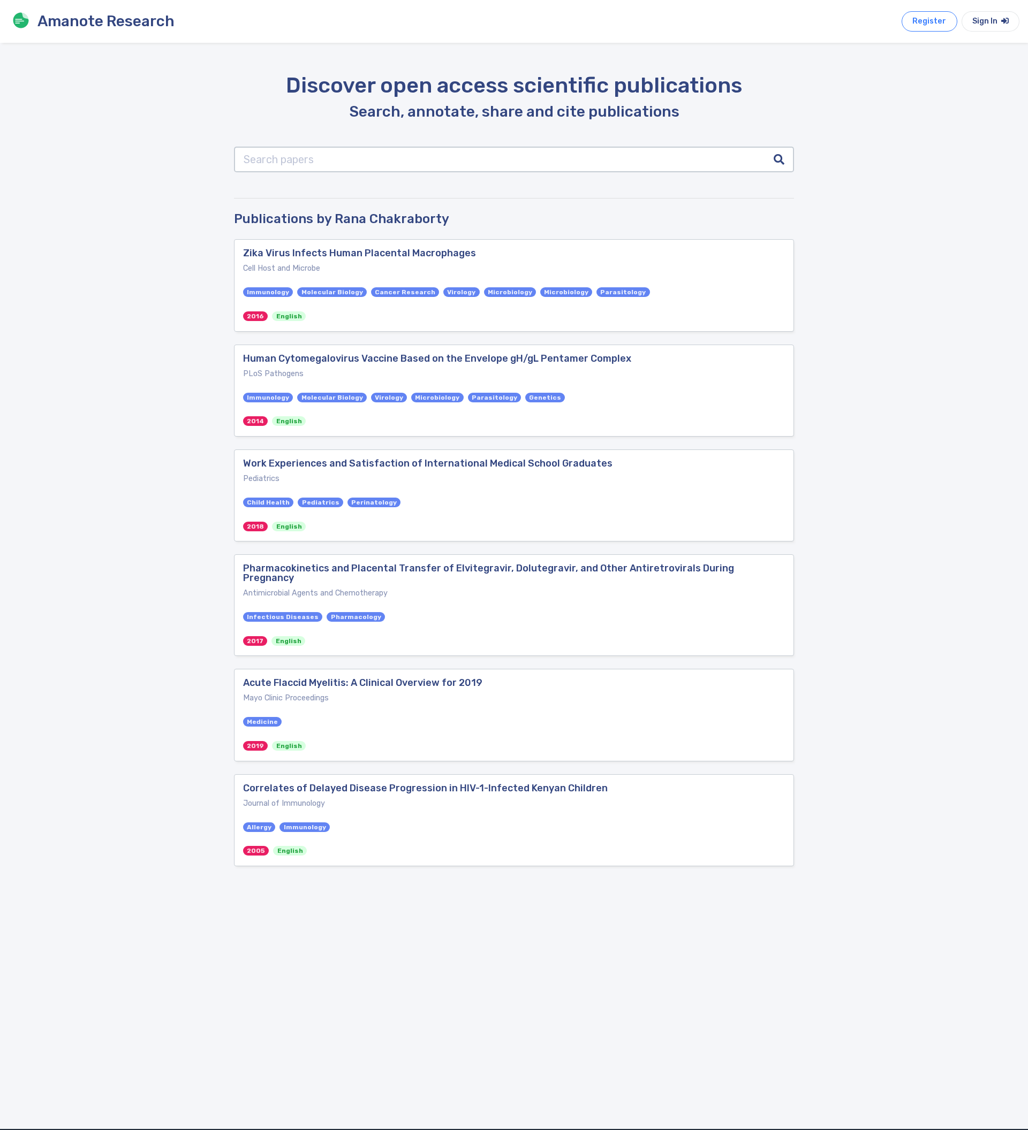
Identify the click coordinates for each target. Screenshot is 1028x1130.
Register (929, 21)
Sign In (985, 21)
